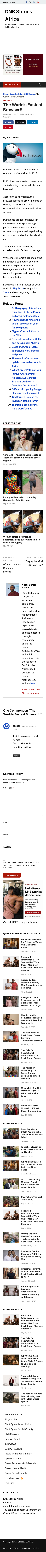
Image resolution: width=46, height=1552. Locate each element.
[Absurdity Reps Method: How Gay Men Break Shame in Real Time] (11, 980)
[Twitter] (30, 2)
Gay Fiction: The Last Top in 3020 (31, 1198)
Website (7, 847)
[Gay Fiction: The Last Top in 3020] (11, 1197)
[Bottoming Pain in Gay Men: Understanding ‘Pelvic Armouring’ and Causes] (11, 1286)
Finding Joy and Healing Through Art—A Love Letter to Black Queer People (31, 1237)
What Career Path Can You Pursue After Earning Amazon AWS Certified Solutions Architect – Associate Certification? (26, 377)
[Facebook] (26, 2)
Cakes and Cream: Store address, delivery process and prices (25, 350)
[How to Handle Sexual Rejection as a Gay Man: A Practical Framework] (11, 1015)
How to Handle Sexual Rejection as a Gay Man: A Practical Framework (31, 1019)
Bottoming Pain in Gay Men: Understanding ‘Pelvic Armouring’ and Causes (30, 1291)
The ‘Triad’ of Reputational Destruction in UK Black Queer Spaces (31, 1054)
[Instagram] (33, 2)
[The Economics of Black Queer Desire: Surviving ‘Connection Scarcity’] (11, 1033)
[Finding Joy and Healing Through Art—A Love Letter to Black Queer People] (11, 1234)
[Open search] (40, 84)
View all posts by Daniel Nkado (31, 691)
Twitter (16, 1548)
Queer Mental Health (15, 1468)
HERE (15, 922)
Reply (16, 756)
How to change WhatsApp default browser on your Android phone (26, 323)
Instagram (26, 1548)
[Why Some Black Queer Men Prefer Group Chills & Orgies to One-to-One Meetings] (11, 1356)
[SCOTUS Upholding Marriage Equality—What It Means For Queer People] (11, 1179)
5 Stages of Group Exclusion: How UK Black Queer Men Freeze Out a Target (31, 1001)
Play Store (18, 288)
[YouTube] (37, 2)
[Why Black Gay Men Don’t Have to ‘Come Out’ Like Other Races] (11, 939)
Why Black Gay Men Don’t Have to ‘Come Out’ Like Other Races (31, 943)
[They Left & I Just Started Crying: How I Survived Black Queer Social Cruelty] (11, 1376)
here (32, 683)
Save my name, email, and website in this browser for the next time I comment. (21, 865)
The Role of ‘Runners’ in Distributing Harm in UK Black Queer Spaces (32, 1397)
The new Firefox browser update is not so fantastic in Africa (26, 362)
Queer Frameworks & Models (20, 1463)
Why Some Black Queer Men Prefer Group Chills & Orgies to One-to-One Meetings (32, 1361)
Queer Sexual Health (15, 1473)
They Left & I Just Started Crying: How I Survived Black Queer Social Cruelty (32, 1380)
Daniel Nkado (27, 114)
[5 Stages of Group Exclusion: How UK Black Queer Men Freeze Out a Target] (11, 997)
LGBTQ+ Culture (13, 1448)
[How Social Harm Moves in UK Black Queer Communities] (11, 1106)
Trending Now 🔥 (13, 1478)
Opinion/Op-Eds (13, 1458)
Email (6, 835)
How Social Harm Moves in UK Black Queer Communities (31, 1108)
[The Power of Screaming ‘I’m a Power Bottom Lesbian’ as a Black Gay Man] (11, 1068)
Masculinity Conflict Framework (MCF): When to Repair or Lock (31, 1092)
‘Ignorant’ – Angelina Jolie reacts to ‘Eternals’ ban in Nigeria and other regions (22, 458)
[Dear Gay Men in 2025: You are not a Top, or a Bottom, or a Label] (11, 1129)
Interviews (10, 1443)
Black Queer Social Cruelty (18, 1429)
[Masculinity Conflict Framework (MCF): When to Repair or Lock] (11, 1088)
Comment (8, 788)
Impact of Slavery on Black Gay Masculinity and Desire (32, 1149)
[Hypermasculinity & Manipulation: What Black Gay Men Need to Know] (11, 1269)
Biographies (10, 1419)
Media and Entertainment (18, 1453)
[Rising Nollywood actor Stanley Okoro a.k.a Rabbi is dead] (23, 482)
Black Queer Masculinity (17, 1424)
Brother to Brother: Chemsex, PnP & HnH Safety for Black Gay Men (31, 1255)
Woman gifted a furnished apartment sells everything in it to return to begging (21, 540)
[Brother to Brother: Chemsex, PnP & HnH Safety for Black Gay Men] (11, 1251)
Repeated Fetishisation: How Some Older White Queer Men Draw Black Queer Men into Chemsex (32, 964)
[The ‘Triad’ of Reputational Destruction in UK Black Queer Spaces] (11, 1050)
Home (5, 94)
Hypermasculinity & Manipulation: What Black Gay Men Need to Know (31, 1273)
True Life (9, 1482)
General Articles (16, 94)
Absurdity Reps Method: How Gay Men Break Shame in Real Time (31, 984)
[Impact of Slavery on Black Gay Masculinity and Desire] (11, 1147)
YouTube (36, 1548)
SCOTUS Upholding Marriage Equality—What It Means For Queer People (31, 1183)
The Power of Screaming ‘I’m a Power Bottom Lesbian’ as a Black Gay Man (30, 1073)
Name (6, 822)
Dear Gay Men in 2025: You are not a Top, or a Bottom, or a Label (32, 1133)
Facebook (7, 1548)
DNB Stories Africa (25, 1542)
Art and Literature (14, 1414)
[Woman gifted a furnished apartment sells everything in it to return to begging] (23, 522)
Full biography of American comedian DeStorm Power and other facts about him (26, 312)
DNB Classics (29, 94)
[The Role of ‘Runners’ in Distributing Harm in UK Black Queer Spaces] (11, 1394)
